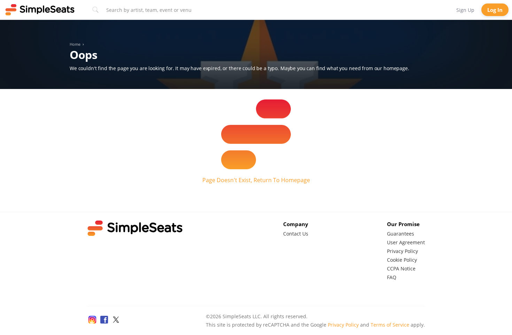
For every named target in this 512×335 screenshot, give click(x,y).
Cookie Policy (402, 259)
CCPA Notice (401, 268)
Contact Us (295, 233)
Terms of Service (390, 324)
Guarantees (400, 233)
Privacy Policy (402, 251)
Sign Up (465, 10)
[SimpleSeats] (40, 10)
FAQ (391, 277)
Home (75, 44)
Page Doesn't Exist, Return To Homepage (256, 180)
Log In (495, 9)
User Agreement (406, 242)
